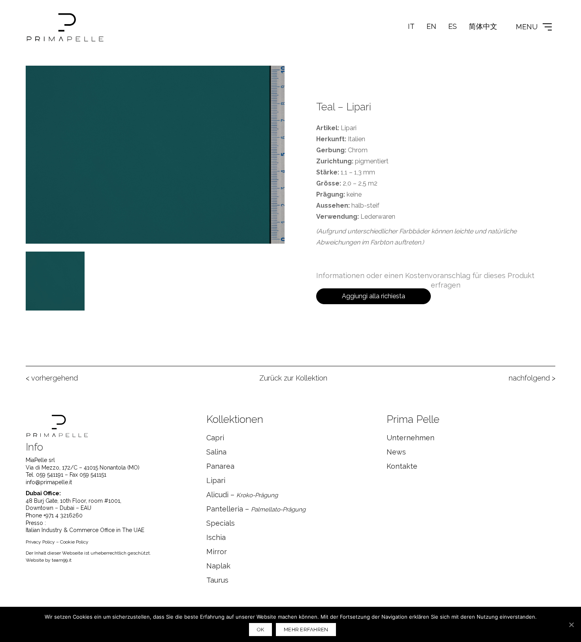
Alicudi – (242, 494)
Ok (260, 630)
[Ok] (571, 625)
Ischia (216, 537)
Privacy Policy (40, 542)
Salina (216, 452)
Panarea (220, 466)
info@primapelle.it (49, 482)
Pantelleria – (256, 509)
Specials (220, 523)
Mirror (216, 551)
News (396, 452)
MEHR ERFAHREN (306, 630)
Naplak (218, 566)
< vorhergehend (52, 378)
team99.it (62, 560)
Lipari (215, 480)
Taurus (217, 580)
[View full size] (36, 78)
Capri (215, 438)
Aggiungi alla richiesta (373, 296)
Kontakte (402, 466)
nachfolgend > (532, 378)
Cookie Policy (74, 542)
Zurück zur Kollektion (293, 378)
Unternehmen (410, 438)
